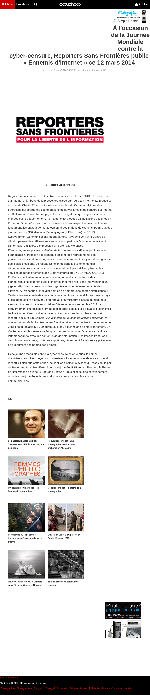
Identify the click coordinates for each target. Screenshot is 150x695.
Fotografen (62, 688)
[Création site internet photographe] (129, 22)
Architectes (94, 688)
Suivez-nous (41, 683)
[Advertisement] (57, 30)
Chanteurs (116, 688)
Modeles (127, 688)
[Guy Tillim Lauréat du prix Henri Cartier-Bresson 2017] (66, 517)
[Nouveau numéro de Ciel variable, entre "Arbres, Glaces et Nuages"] (26, 564)
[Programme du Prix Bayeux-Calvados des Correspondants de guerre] (26, 517)
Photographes (7, 688)
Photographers (24, 688)
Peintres (73, 688)
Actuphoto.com (10, 677)
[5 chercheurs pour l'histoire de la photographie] (66, 470)
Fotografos (39, 688)
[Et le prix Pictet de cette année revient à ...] (66, 564)
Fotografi (50, 688)
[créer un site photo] (123, 637)
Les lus (23, 4)
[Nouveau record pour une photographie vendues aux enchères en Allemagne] (66, 423)
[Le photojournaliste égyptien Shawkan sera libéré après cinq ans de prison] (26, 423)
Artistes (83, 688)
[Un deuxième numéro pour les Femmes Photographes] (26, 470)
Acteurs (106, 688)
